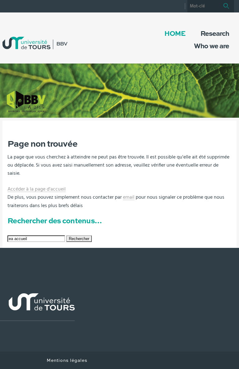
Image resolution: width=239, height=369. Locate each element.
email (128, 197)
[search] (202, 6)
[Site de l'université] (37, 307)
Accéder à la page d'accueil (36, 189)
